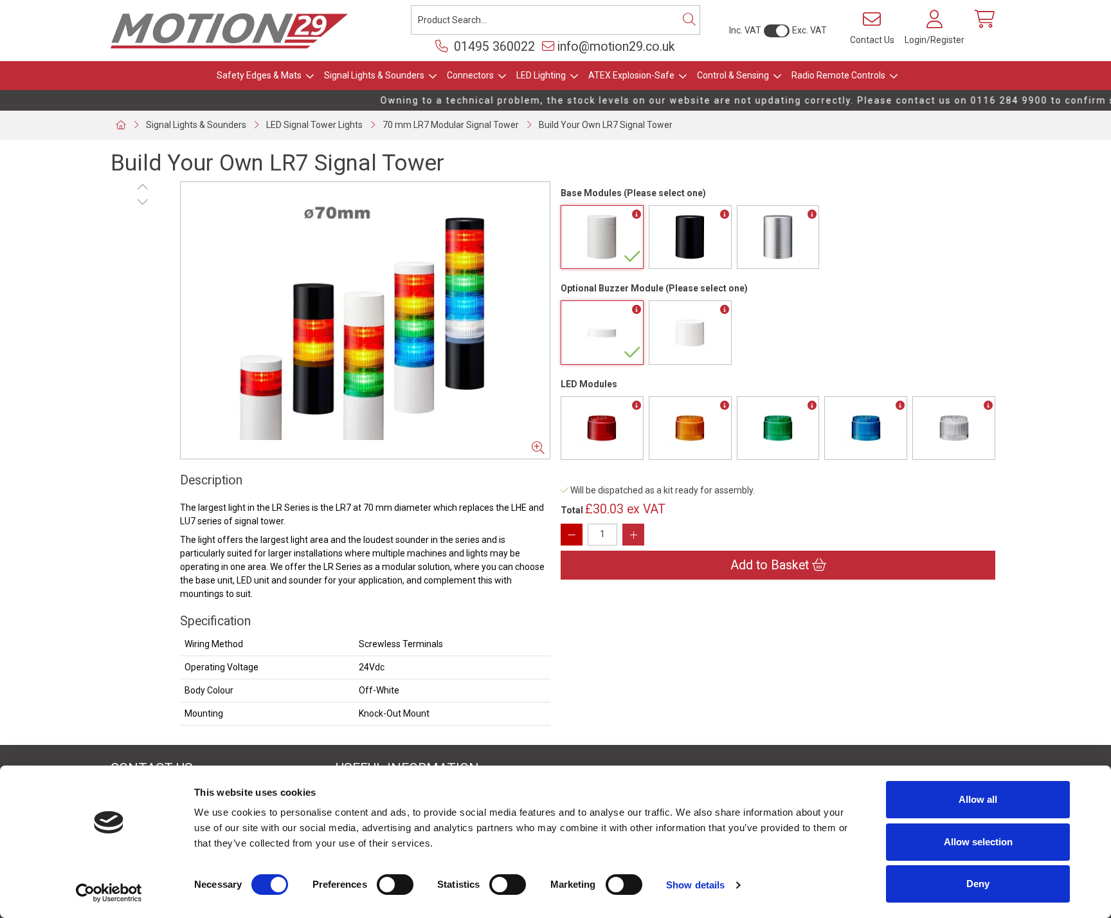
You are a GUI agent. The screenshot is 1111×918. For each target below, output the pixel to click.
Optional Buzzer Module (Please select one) (654, 288)
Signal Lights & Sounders (374, 75)
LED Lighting (541, 75)
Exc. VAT (809, 30)
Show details (695, 884)
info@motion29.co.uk (616, 46)
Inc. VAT (745, 30)
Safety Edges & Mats (259, 75)
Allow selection (978, 841)
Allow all (978, 799)
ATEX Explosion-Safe (631, 75)
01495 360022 (493, 46)
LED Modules (589, 384)
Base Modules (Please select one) (633, 193)
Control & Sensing (733, 75)
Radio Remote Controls (838, 75)
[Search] (689, 20)
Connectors (470, 75)
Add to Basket (771, 565)
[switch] (395, 884)
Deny (977, 883)
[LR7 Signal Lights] (365, 320)
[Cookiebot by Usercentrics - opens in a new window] (109, 893)
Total (572, 510)
